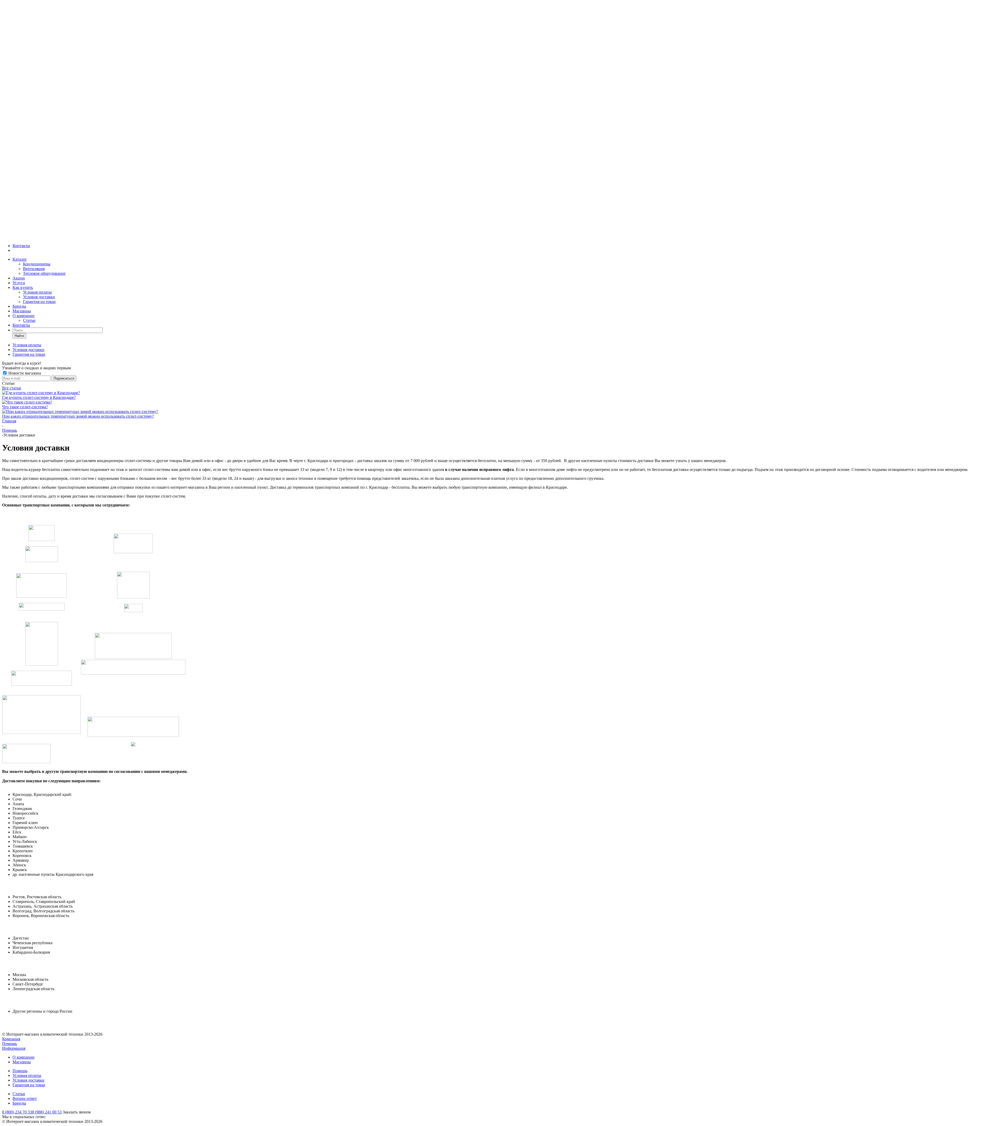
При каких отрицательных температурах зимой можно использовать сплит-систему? (78, 416)
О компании (23, 315)
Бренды (19, 306)
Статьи (29, 320)
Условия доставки (39, 297)
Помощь (9, 1043)
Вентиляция (34, 268)
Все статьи (11, 388)
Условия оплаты (37, 292)
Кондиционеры (36, 264)
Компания (11, 1039)
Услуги (19, 283)
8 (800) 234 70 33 (17, 1112)
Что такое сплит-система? (25, 407)
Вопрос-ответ (25, 1098)
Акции (19, 278)
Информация (13, 1048)
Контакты (21, 245)
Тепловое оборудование (44, 273)
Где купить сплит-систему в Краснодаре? (39, 397)
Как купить (23, 287)
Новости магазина (24, 373)
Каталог (20, 259)
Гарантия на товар (39, 301)
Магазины (22, 311)
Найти (19, 336)
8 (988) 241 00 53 (47, 1112)
